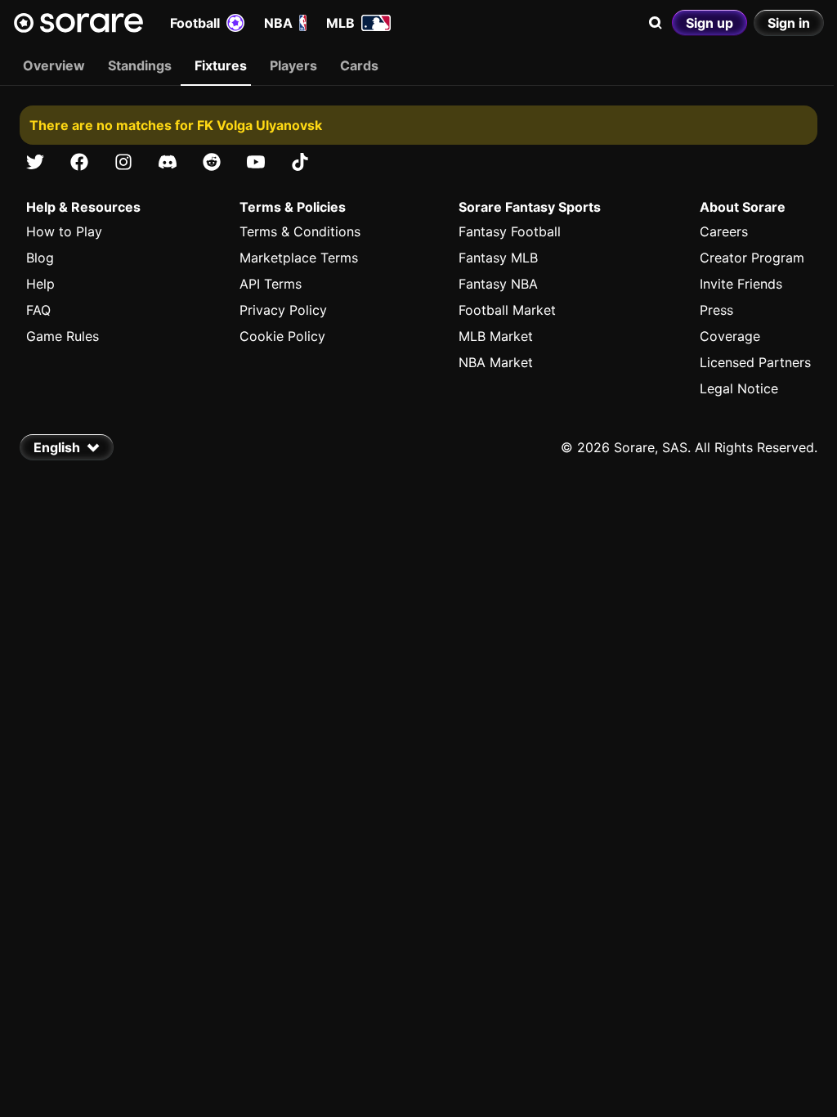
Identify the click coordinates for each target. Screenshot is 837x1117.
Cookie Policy (282, 336)
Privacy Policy (283, 310)
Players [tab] (293, 65)
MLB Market (496, 336)
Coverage (730, 336)
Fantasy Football (510, 231)
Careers (724, 231)
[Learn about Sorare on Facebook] (79, 162)
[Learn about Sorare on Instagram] (123, 162)
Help (40, 284)
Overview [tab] (54, 65)
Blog (40, 257)
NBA (278, 23)
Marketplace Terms (298, 257)
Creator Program (752, 257)
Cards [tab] (359, 65)
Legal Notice (739, 388)
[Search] (655, 23)
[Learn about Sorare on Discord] (167, 162)
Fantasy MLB (498, 257)
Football (195, 23)
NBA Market (496, 362)
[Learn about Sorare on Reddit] (211, 162)
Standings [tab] (140, 65)
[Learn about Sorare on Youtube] (255, 162)
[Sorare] (78, 22)
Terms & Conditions (299, 231)
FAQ (38, 310)
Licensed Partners (755, 362)
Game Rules (62, 336)
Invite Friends (741, 284)
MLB (340, 23)
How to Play (64, 231)
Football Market (507, 310)
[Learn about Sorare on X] (35, 162)
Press (716, 310)
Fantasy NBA (498, 284)
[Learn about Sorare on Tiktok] (300, 162)
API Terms (270, 284)
